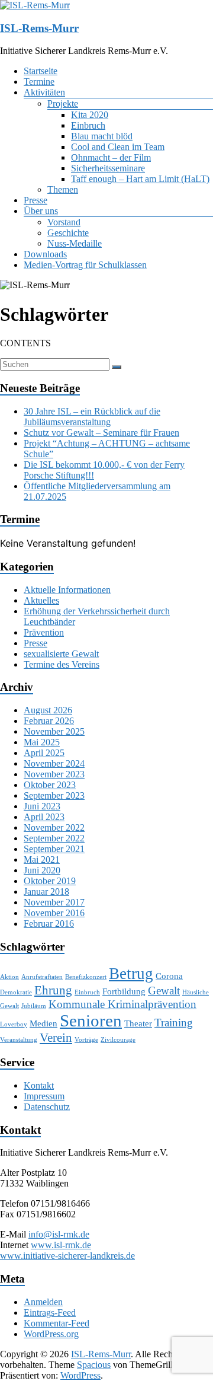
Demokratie (16, 992)
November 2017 (54, 902)
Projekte (62, 103)
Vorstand (63, 222)
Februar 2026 (49, 721)
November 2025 (54, 731)
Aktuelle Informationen (67, 590)
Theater (138, 1023)
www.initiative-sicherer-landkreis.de (67, 1256)
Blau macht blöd (102, 136)
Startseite (40, 71)
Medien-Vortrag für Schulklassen (85, 265)
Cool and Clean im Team (117, 147)
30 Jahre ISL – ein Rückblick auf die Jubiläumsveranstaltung (92, 416)
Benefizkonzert (85, 977)
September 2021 (54, 849)
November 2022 (54, 827)
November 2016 (54, 913)
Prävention (44, 632)
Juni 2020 (42, 870)
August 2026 (48, 710)
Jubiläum (33, 1006)
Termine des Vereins (61, 664)
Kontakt (39, 1085)
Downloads (45, 254)
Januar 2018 (46, 891)
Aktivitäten (44, 92)
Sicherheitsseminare (108, 168)
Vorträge (86, 1039)
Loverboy (13, 1024)
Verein (56, 1038)
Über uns (41, 211)
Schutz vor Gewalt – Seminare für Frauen (101, 433)
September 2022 (54, 838)
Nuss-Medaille (74, 243)
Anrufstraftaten (42, 977)
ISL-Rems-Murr (39, 28)
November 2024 (54, 763)
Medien (43, 1023)
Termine (39, 81)
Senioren (91, 1020)
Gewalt (164, 990)
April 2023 (44, 817)
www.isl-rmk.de (61, 1245)
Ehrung (53, 990)
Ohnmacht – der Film (111, 157)
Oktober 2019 (50, 881)
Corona (169, 976)
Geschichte (68, 233)
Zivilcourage (118, 1039)
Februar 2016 (49, 923)
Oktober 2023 (50, 785)
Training (173, 1022)
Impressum (44, 1096)
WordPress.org (51, 1334)
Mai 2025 (42, 742)
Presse (35, 200)
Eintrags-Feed (50, 1312)
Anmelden (43, 1302)
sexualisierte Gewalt (61, 654)
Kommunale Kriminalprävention (122, 1004)
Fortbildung (124, 991)
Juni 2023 (42, 806)
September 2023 (54, 795)
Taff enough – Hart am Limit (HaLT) (140, 179)
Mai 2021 (42, 859)
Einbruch (88, 125)
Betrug (131, 974)
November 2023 (54, 774)
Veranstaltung (18, 1039)
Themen (62, 189)
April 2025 (44, 753)
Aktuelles (41, 600)
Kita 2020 (89, 115)
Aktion (9, 977)
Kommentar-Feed (56, 1323)
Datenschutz (47, 1107)
